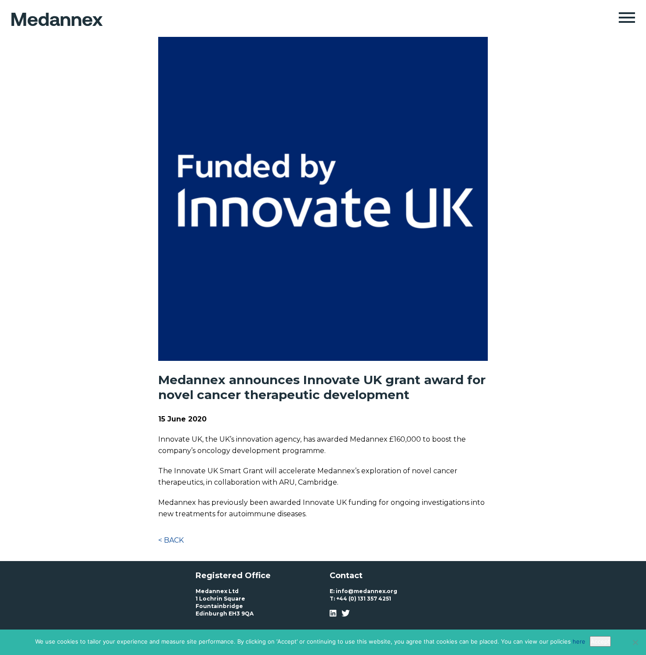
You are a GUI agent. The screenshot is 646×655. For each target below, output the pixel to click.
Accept (600, 641)
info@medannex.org (366, 591)
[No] (635, 642)
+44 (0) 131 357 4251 (363, 598)
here (579, 641)
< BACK (171, 540)
